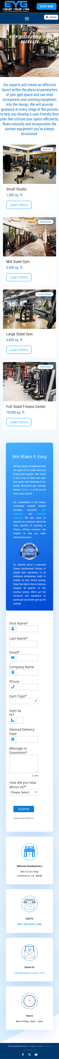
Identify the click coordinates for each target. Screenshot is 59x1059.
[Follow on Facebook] (23, 1054)
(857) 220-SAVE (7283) (29, 924)
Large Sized (44, 294)
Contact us (26, 489)
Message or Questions (18, 750)
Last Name (18, 638)
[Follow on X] (29, 1054)
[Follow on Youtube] (36, 1054)
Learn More (19, 205)
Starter (47, 149)
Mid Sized (45, 222)
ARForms (29, 818)
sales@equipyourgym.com (29, 972)
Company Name (21, 667)
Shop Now (46, 6)
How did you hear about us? (23, 784)
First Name (18, 623)
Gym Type (18, 696)
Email (14, 652)
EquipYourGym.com (20, 1046)
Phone (14, 681)
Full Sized (45, 366)
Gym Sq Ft (15, 713)
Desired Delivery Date (21, 731)
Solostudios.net (29, 1050)
